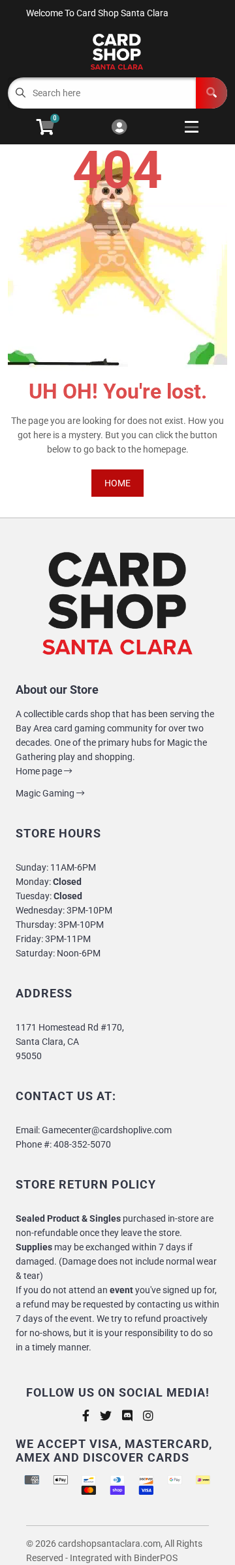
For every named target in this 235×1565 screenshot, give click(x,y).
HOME (117, 483)
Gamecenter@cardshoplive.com (107, 1130)
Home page (40, 771)
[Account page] (119, 128)
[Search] (211, 93)
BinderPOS (156, 1558)
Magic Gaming (46, 793)
